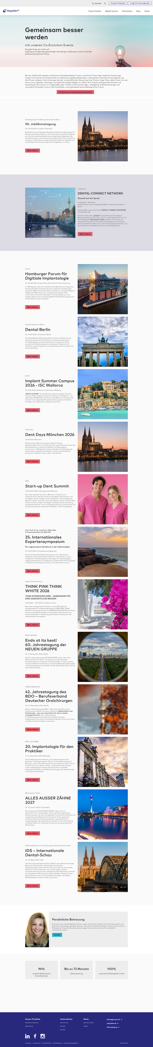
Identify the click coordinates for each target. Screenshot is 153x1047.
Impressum (28, 1043)
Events (147, 11)
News (138, 11)
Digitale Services (111, 11)
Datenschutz (37, 1043)
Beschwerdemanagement (71, 1043)
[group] (76, 41)
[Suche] (105, 3)
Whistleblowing (57, 1043)
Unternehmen (127, 11)
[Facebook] (35, 1036)
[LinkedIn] (27, 1036)
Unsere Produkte (94, 11)
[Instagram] (42, 1036)
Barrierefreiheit (46, 1043)
